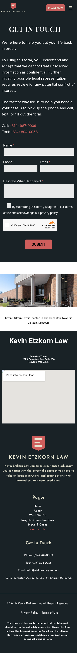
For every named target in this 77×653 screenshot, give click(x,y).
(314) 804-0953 (24, 132)
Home (38, 506)
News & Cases (37, 524)
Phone (9, 162)
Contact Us (37, 529)
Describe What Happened (23, 181)
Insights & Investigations (37, 520)
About (38, 510)
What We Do (37, 515)
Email (45, 162)
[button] (70, 8)
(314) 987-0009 (23, 126)
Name (9, 145)
